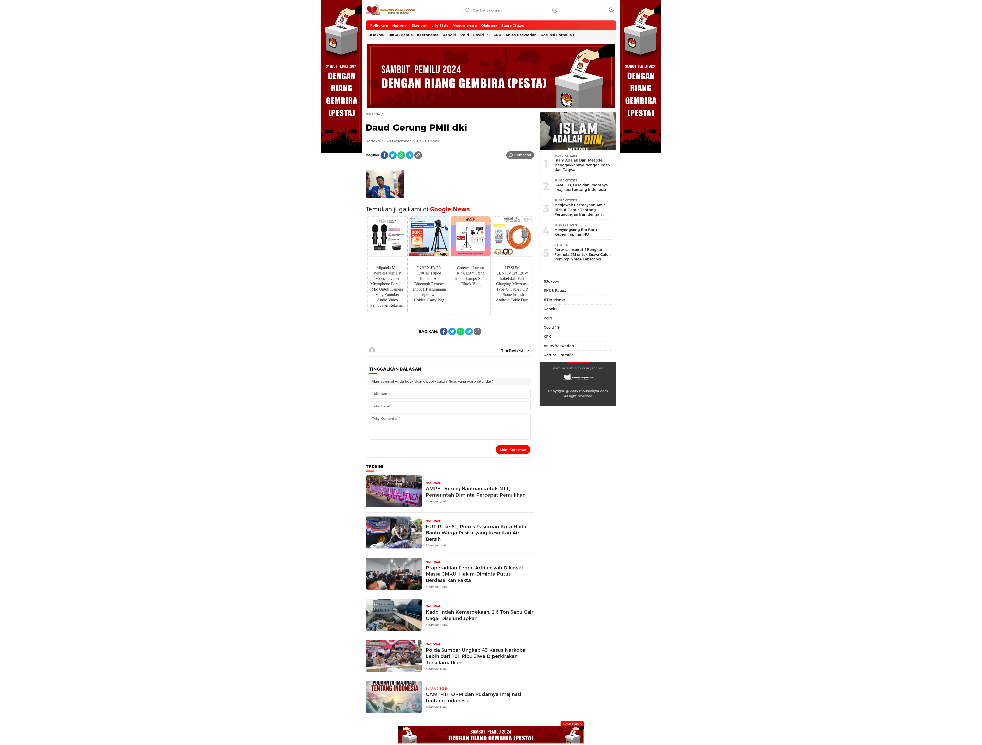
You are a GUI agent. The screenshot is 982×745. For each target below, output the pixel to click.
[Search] (554, 10)
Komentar (522, 155)
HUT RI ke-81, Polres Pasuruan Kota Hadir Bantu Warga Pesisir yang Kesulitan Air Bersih (476, 533)
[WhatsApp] (401, 155)
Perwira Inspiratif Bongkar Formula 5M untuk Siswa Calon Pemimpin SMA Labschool (582, 254)
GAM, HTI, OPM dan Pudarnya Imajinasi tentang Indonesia (473, 697)
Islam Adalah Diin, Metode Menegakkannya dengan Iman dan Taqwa (582, 165)
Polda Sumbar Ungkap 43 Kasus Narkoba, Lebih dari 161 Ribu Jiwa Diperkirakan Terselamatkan (476, 656)
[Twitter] (393, 155)
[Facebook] (384, 155)
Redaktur (374, 141)
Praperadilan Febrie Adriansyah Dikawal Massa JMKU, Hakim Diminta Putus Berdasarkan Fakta (474, 574)
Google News (450, 209)
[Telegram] (410, 155)
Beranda (373, 114)
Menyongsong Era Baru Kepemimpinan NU (575, 232)
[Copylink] (418, 155)
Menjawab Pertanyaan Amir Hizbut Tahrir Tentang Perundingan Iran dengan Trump (579, 212)
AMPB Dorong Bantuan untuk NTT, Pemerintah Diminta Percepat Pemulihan (476, 492)
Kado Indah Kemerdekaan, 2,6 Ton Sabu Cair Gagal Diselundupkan (479, 615)
